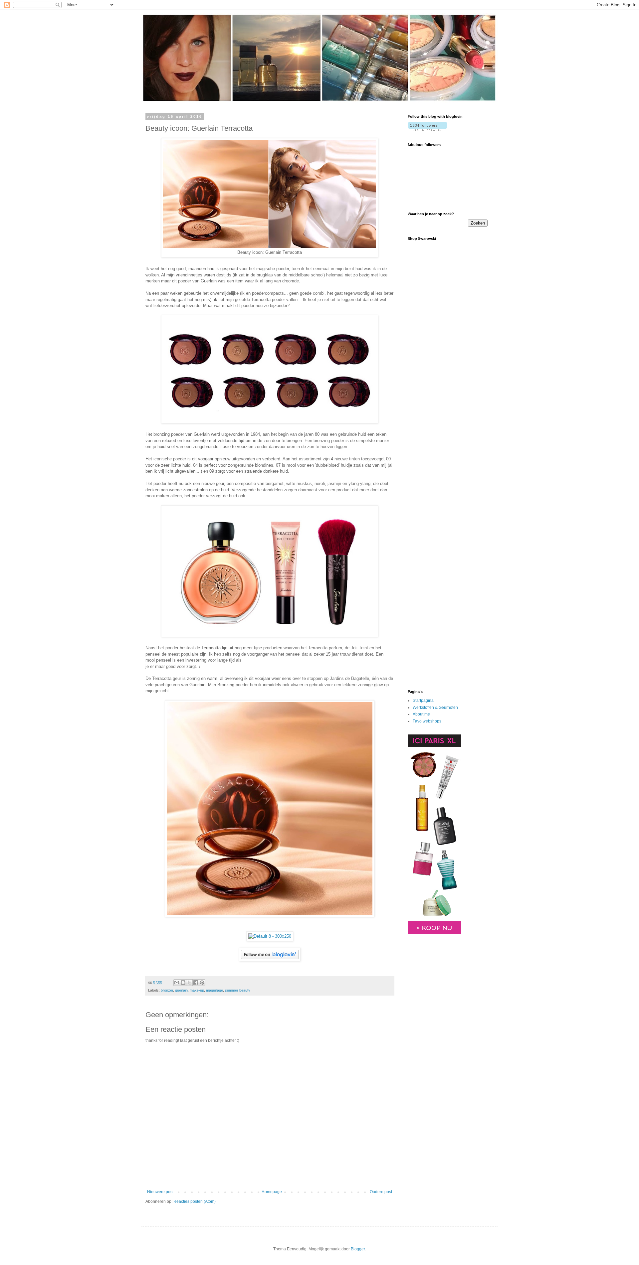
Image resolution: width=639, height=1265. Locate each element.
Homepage (272, 1191)
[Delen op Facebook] (195, 982)
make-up (197, 990)
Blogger (358, 1249)
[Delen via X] (189, 982)
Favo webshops (427, 721)
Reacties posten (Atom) (194, 1201)
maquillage (214, 990)
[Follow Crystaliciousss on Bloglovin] (270, 959)
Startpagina (423, 700)
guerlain (181, 990)
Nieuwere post (160, 1191)
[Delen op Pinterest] (202, 982)
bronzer (167, 990)
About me (421, 714)
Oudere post (381, 1191)
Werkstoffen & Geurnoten (435, 707)
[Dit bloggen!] (183, 982)
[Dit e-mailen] (176, 982)
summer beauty (237, 990)
